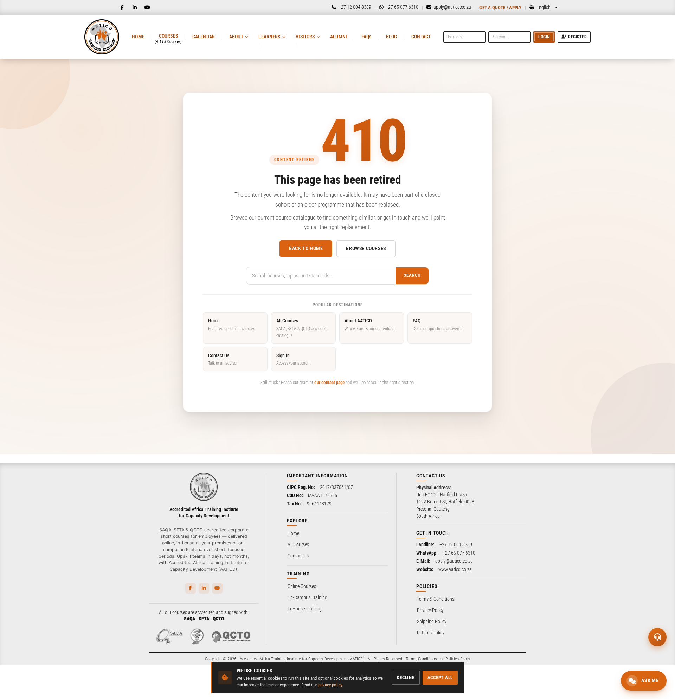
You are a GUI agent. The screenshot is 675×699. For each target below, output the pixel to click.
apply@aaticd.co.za (454, 561)
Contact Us (223, 359)
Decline (405, 677)
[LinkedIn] (134, 7)
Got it (109, 680)
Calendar (203, 36)
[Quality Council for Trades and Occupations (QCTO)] (231, 636)
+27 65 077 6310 (459, 553)
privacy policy (330, 684)
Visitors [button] (305, 36)
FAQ (438, 324)
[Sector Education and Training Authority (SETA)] (196, 636)
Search (412, 275)
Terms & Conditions (435, 599)
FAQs (366, 36)
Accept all (440, 677)
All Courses (302, 328)
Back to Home (306, 248)
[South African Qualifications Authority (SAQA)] (169, 636)
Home (138, 36)
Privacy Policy (430, 610)
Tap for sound (70, 592)
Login (544, 36)
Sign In (293, 359)
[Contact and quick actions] (657, 637)
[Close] (117, 566)
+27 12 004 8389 (455, 544)
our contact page (329, 382)
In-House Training (305, 609)
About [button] (236, 36)
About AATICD (369, 324)
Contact (421, 36)
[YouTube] (147, 7)
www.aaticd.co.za (455, 569)
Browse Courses (366, 248)
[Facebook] (122, 7)
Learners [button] (269, 36)
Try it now (51, 680)
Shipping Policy (431, 621)
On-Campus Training (307, 597)
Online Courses (302, 586)
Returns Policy (430, 632)
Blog (391, 36)
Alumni (338, 36)
